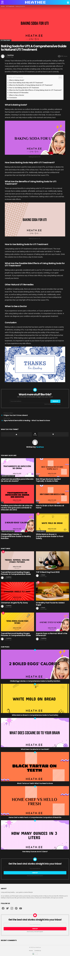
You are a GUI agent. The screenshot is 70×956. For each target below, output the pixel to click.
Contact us (38, 950)
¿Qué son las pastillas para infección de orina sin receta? (17, 480)
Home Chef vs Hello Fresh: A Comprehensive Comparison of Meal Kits (35, 817)
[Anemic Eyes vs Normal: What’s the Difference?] (52, 622)
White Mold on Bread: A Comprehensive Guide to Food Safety (49, 536)
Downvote (53, 434)
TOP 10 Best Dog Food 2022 (48, 572)
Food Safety (41, 531)
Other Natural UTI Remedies (18, 92)
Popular (38, 514)
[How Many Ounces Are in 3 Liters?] (35, 835)
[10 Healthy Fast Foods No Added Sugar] (52, 591)
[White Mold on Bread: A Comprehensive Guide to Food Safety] (52, 523)
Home (31, 950)
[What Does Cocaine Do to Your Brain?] (35, 732)
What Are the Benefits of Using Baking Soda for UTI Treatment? (30, 85)
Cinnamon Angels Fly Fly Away (14, 602)
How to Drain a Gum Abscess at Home (50, 506)
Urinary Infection (8, 476)
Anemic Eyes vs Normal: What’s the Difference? (51, 634)
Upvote (16, 434)
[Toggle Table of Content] (59, 77)
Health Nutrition (8, 531)
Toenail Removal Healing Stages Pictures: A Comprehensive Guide (16, 573)
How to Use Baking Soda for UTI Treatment (24, 88)
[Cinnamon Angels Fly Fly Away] (17, 591)
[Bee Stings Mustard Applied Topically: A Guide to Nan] (52, 467)
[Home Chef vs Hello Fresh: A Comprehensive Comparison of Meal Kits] (35, 800)
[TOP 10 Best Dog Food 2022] (52, 560)
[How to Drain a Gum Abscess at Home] (52, 494)
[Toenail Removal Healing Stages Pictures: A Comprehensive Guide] (17, 560)
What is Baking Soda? (16, 80)
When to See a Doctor (16, 95)
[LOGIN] (68, 2)
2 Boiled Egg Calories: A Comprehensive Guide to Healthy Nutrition (16, 536)
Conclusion (13, 98)
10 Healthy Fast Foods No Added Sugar (50, 603)
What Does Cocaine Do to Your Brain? (35, 749)
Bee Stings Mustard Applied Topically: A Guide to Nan (48, 480)
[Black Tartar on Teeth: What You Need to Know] (35, 766)
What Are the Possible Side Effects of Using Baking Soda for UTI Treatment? (35, 90)
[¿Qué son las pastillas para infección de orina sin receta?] (17, 467)
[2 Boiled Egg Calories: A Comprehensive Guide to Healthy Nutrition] (17, 523)
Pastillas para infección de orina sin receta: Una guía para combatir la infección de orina (16, 507)
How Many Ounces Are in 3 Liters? (35, 851)
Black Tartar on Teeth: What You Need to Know (35, 783)
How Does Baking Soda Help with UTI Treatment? (26, 83)
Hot (3, 551)
